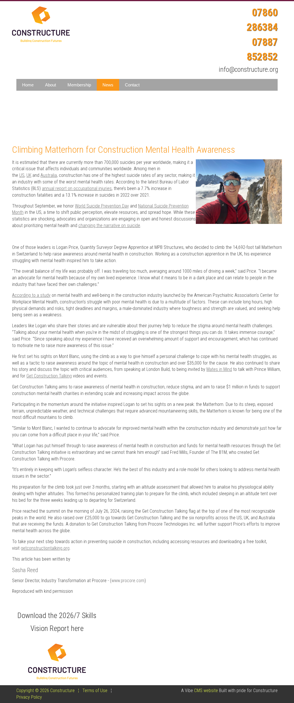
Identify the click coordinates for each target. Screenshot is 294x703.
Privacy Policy (29, 697)
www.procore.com (127, 580)
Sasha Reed (25, 570)
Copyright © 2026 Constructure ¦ (49, 690)
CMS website (206, 690)
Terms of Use (94, 690)
